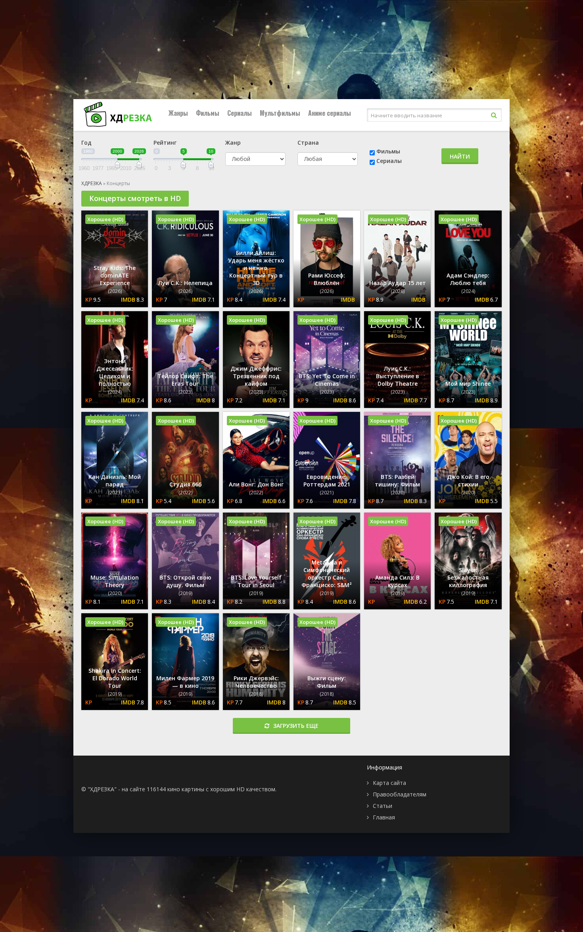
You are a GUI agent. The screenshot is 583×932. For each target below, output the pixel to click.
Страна (308, 142)
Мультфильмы (280, 113)
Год (86, 142)
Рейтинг (164, 142)
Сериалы (239, 113)
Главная (384, 817)
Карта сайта (389, 783)
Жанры (178, 113)
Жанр (233, 142)
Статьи (382, 806)
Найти (460, 156)
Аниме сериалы (329, 113)
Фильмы (207, 113)
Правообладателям (399, 794)
